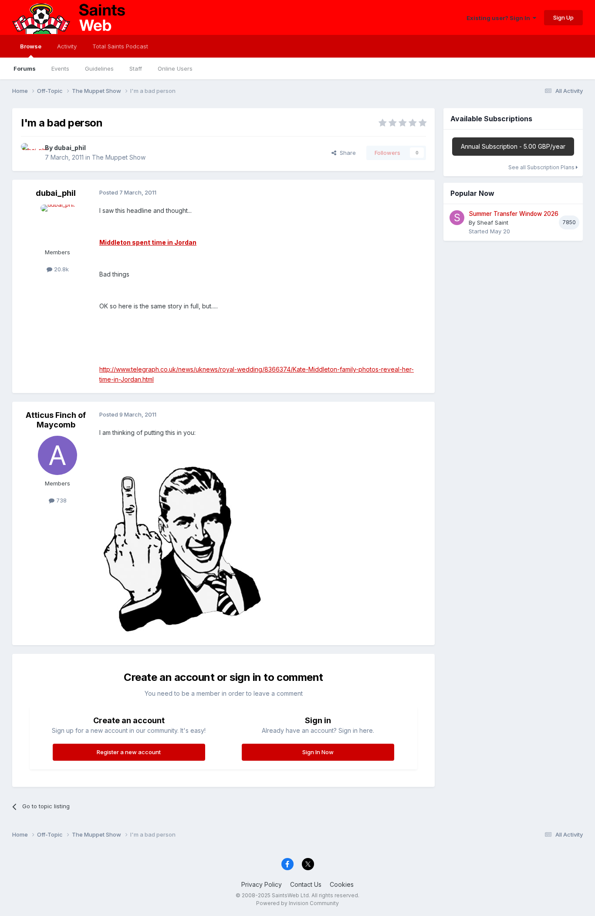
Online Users (175, 68)
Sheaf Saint (492, 222)
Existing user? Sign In (500, 17)
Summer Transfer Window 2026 (513, 213)
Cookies (342, 884)
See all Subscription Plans (542, 167)
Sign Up (563, 17)
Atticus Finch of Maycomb (56, 419)
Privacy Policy (261, 884)
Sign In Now (318, 752)
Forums (25, 68)
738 (60, 500)
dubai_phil (70, 147)
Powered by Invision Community (297, 903)
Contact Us (305, 884)
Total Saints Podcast (120, 46)
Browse (30, 46)
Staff (135, 68)
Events (60, 68)
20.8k (60, 269)
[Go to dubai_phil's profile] (30, 152)
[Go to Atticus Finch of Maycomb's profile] (57, 455)
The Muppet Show (118, 157)
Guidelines (99, 68)
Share (346, 152)
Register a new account (129, 752)
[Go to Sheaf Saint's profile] (457, 217)
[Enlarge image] (186, 547)
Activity (67, 46)
